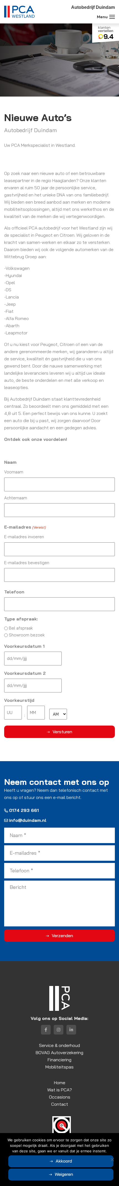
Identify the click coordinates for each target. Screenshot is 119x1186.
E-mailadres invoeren (24, 536)
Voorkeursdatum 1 (24, 646)
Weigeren (64, 1174)
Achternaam (15, 497)
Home (59, 1082)
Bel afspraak (21, 628)
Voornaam (13, 472)
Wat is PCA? (59, 1089)
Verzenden (62, 935)
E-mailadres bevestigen (26, 562)
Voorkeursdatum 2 (25, 673)
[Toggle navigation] (112, 17)
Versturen (62, 731)
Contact (59, 1104)
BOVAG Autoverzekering (59, 1052)
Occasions (59, 1097)
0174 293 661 (24, 810)
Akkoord (64, 1161)
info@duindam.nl (27, 820)
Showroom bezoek (27, 635)
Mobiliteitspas (59, 1067)
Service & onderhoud (59, 1045)
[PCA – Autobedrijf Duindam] (19, 11)
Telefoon (14, 592)
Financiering (59, 1059)
